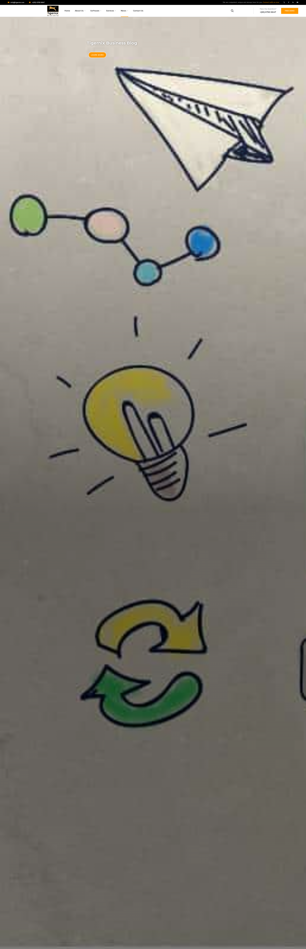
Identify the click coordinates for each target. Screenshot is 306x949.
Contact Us (138, 10)
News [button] (123, 10)
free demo (290, 11)
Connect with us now (271, 2)
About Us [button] (79, 10)
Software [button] (94, 10)
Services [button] (110, 10)
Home (67, 10)
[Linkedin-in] (293, 2)
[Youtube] (297, 2)
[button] (97, 55)
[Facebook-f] (288, 2)
